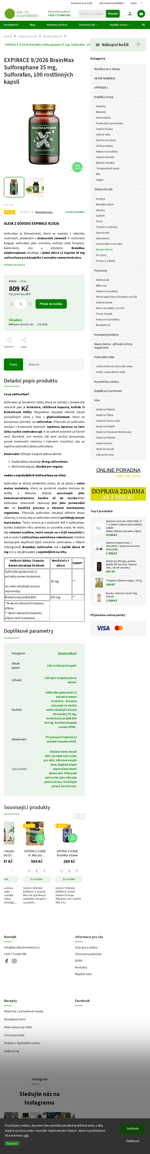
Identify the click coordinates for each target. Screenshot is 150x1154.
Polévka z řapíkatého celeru (22, 1043)
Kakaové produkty (107, 152)
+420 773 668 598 (15, 954)
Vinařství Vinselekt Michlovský (113, 432)
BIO (98, 174)
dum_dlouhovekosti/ (14, 961)
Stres (99, 221)
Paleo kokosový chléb (18, 1027)
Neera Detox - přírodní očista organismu (113, 346)
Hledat (113, 13)
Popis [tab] (13, 364)
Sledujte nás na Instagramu (39, 1098)
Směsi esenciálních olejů (110, 372)
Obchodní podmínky (111, 3)
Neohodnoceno (44, 212)
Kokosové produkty (108, 320)
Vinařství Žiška (104, 415)
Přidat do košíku (51, 303)
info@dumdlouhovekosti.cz (22, 947)
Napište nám (83, 974)
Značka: (75, 212)
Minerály (101, 112)
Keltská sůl (102, 280)
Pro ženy (101, 255)
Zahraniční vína (105, 455)
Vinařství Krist (104, 443)
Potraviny (100, 270)
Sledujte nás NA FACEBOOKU (6, 961)
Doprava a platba (82, 3)
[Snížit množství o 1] (11, 304)
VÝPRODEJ (101, 87)
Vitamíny (101, 106)
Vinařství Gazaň (105, 449)
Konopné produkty (106, 335)
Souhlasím (133, 1129)
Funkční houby (104, 129)
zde (26, 1136)
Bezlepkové (103, 325)
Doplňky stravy (103, 97)
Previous (77, 816)
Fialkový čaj (11, 1051)
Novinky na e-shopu (107, 69)
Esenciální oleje (104, 357)
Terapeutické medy (108, 168)
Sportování (102, 233)
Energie (100, 199)
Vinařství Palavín (105, 410)
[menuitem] (14, 25)
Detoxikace (102, 238)
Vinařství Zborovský (108, 421)
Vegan (100, 180)
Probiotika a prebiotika (109, 123)
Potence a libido (105, 261)
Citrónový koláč (14, 1035)
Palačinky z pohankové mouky (23, 1011)
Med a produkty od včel (110, 308)
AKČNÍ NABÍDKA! (104, 78)
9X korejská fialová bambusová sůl (116, 297)
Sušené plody (104, 303)
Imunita (100, 210)
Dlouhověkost (104, 250)
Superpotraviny (105, 157)
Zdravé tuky (103, 135)
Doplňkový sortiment (108, 391)
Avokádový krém (15, 1019)
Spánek (100, 216)
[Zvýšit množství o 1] (30, 304)
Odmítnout (132, 1141)
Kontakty (81, 967)
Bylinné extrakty (105, 163)
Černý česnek (104, 314)
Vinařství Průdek (105, 438)
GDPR (133, 3)
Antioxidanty (103, 118)
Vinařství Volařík (105, 427)
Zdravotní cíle (103, 189)
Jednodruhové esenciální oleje (114, 366)
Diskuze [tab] (34, 364)
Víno (97, 400)
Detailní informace (14, 265)
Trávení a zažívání (106, 227)
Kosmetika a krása (106, 382)
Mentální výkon (105, 205)
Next (83, 816)
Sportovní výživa (106, 140)
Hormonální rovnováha (109, 244)
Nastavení (12, 1143)
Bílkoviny (101, 286)
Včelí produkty (104, 146)
